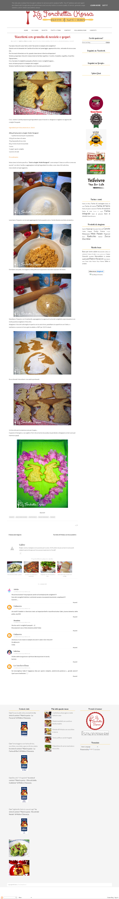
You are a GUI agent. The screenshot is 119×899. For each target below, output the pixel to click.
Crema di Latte (91, 254)
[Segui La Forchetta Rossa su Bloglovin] (96, 272)
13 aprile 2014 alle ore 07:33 (22, 608)
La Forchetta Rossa (21, 884)
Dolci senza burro (44, 41)
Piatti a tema (56, 30)
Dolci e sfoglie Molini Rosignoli (39, 162)
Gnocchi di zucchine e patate (14, 574)
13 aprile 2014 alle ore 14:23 (22, 622)
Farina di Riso (86, 203)
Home (26, 30)
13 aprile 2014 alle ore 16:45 (22, 636)
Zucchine (86, 239)
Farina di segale (98, 211)
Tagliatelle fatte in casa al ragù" (23, 809)
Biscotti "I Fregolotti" (20, 778)
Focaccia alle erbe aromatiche (23, 713)
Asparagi (89, 229)
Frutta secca (54, 41)
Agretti (84, 229)
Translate (96, 749)
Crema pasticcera (100, 254)
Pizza (98, 261)
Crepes (108, 254)
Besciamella (101, 251)
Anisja (16, 589)
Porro (83, 236)
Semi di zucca (91, 216)
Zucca (107, 236)
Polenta (102, 261)
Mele (93, 233)
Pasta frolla (88, 261)
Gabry (22, 544)
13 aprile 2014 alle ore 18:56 (22, 653)
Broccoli (101, 229)
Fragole (90, 231)
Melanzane (86, 234)
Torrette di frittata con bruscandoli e (64, 535)
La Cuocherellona (21, 665)
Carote (107, 228)
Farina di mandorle (103, 209)
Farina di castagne (97, 203)
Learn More (95, 5)
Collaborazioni (80, 30)
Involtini (91, 256)
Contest (67, 30)
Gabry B (15, 41)
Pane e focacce (96, 258)
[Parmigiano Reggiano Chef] (96, 109)
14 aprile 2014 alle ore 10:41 (22, 668)
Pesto (94, 261)
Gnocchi (85, 256)
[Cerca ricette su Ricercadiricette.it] (96, 274)
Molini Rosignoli (64, 41)
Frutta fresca (99, 231)
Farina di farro (103, 206)
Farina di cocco (90, 206)
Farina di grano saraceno (89, 208)
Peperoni (107, 234)
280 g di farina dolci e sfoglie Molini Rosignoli (23, 133)
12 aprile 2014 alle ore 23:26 (22, 591)
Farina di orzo (87, 211)
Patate (100, 233)
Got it (105, 5)
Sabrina (17, 651)
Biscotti (35, 41)
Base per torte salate (89, 252)
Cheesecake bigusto (15, 535)
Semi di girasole (97, 214)
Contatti (93, 30)
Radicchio (91, 236)
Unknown (18, 606)
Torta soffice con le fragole (62, 738)
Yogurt (71, 41)
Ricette (45, 30)
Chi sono (35, 30)
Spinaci (100, 236)
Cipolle (84, 231)
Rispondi (75, 602)
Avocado (95, 229)
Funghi (108, 231)
